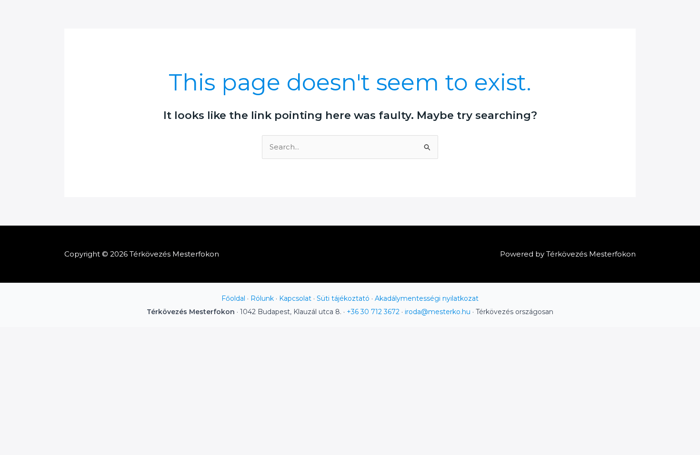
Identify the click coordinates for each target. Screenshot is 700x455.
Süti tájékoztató (343, 298)
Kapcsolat (295, 298)
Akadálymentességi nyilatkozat (427, 298)
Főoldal (233, 298)
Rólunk (262, 298)
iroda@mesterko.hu (437, 311)
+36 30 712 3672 (373, 311)
